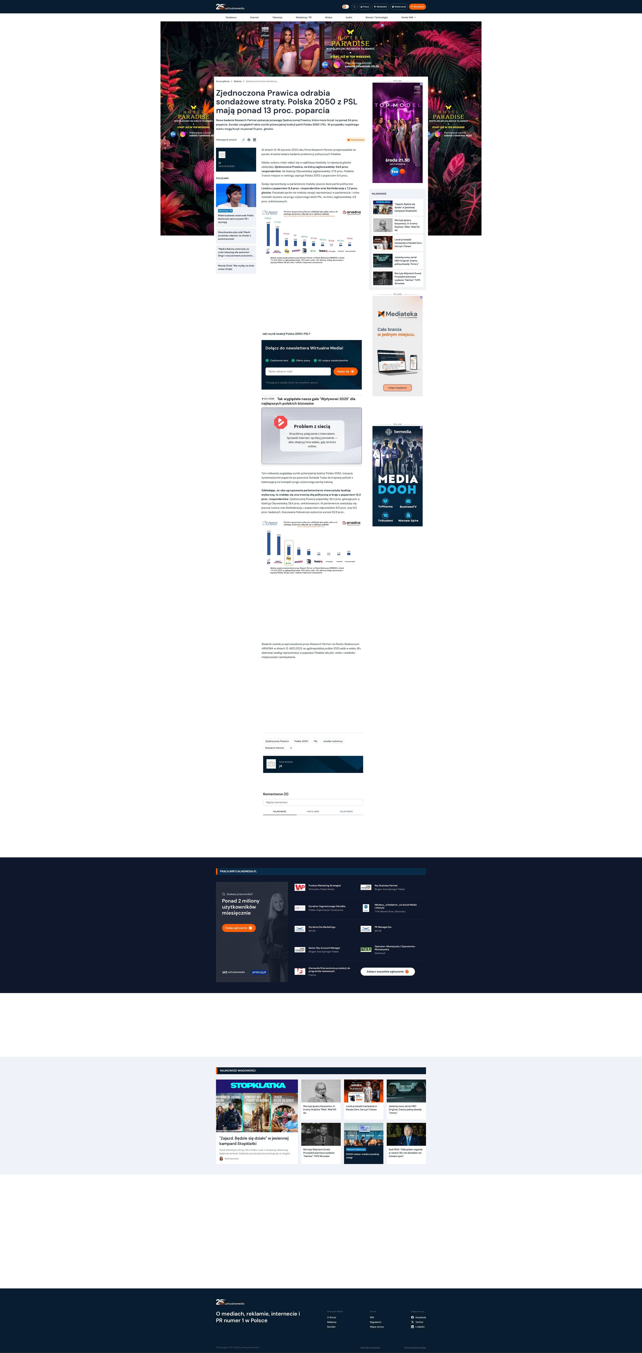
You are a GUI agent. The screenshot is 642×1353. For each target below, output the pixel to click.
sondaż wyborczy (333, 741)
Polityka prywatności (370, 1347)
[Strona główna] (230, 7)
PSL (316, 741)
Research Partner (274, 747)
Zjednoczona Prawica (277, 741)
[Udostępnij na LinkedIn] (254, 139)
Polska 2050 (301, 741)
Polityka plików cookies (415, 1347)
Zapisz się (343, 371)
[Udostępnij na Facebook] (250, 139)
